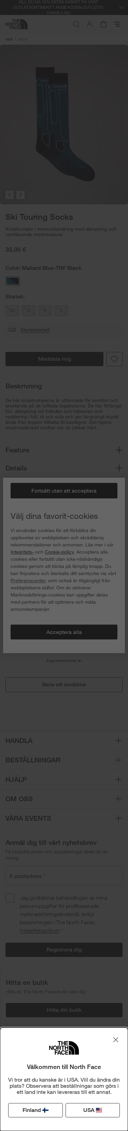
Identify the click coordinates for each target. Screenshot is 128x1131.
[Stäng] (116, 1040)
